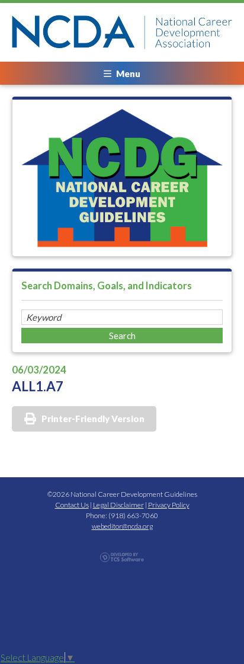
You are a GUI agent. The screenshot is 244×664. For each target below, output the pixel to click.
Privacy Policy (169, 504)
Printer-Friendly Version (93, 418)
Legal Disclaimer (118, 504)
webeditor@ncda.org (122, 526)
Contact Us (72, 504)
